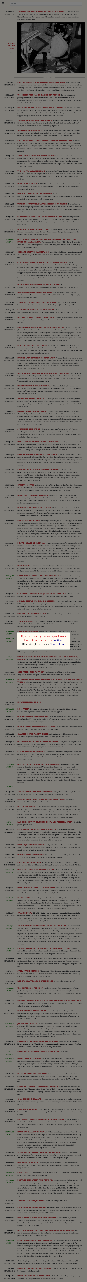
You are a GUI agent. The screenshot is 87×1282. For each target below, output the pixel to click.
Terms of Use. (58, 644)
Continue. (58, 640)
